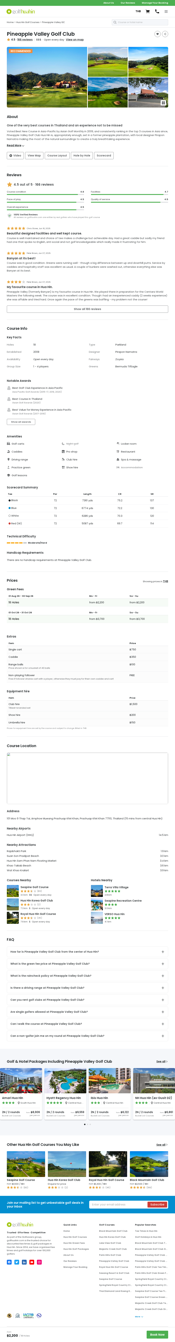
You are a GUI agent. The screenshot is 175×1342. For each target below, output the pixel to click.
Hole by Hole (81, 155)
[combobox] (140, 22)
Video (17, 155)
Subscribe (157, 1204)
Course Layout (57, 155)
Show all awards (21, 422)
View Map (34, 155)
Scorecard (104, 155)
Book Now (157, 1335)
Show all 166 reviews (87, 309)
